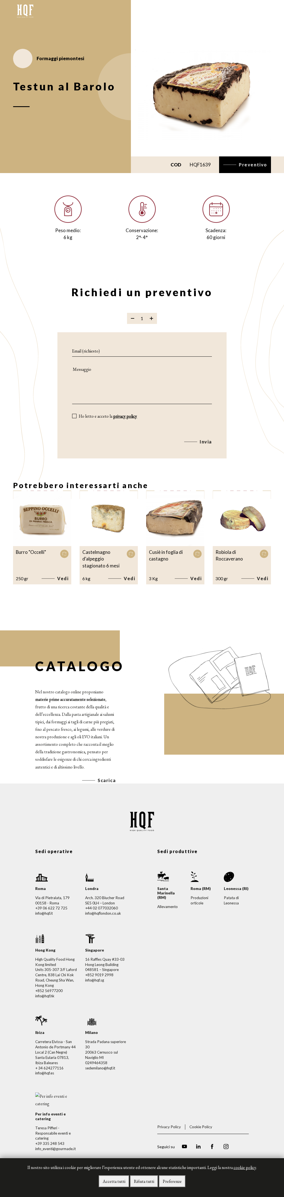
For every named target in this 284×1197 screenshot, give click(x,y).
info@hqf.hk (44, 996)
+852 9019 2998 (99, 975)
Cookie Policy (200, 1127)
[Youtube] (184, 1147)
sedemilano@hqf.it (100, 1068)
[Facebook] (212, 1147)
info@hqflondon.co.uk (103, 913)
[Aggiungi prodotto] (151, 318)
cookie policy (245, 1167)
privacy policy (125, 416)
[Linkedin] (198, 1147)
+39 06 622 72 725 (51, 908)
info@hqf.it (44, 913)
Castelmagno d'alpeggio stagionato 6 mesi (101, 559)
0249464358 (96, 1063)
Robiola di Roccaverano (229, 555)
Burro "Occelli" (31, 552)
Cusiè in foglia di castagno (166, 555)
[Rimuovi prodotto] (132, 318)
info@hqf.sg (94, 980)
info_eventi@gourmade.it (55, 1149)
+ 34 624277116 (49, 1068)
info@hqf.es (44, 1073)
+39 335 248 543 (49, 1143)
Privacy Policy (169, 1127)
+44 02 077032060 (101, 908)
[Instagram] (226, 1147)
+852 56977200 (49, 990)
